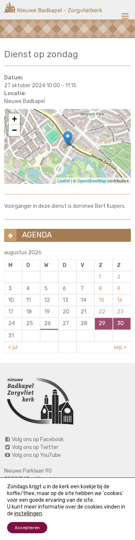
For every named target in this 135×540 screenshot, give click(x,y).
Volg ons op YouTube (36, 455)
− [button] (14, 130)
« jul (13, 347)
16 (120, 300)
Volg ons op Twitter (34, 447)
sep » (120, 347)
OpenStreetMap (91, 180)
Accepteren (27, 527)
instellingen (28, 513)
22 (102, 312)
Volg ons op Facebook (37, 439)
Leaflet (63, 180)
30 (120, 323)
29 (102, 323)
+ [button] (14, 119)
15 (101, 300)
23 (120, 312)
